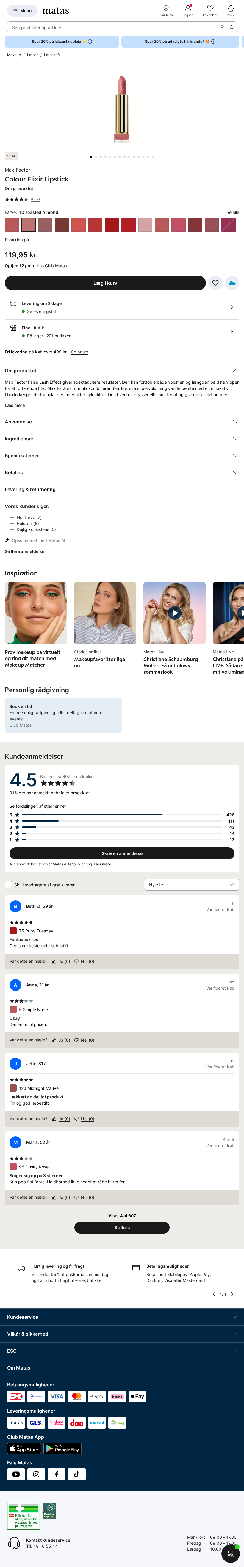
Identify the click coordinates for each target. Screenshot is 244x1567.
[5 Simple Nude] (12, 225)
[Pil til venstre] (214, 1294)
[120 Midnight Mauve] (212, 225)
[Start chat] (230, 1553)
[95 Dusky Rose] (178, 225)
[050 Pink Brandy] (78, 225)
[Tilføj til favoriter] (215, 283)
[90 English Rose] (162, 225)
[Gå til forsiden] (56, 11)
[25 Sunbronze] (62, 225)
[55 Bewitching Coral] (95, 225)
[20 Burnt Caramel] (45, 225)
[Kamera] (222, 27)
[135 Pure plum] (228, 225)
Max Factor (17, 170)
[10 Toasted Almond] (28, 225)
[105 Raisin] (195, 225)
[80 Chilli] (128, 225)
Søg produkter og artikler (36, 27)
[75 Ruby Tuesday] (112, 225)
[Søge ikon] (232, 27)
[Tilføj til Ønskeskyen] (232, 283)
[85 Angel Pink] (145, 225)
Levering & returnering (30, 489)
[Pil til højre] (239, 41)
